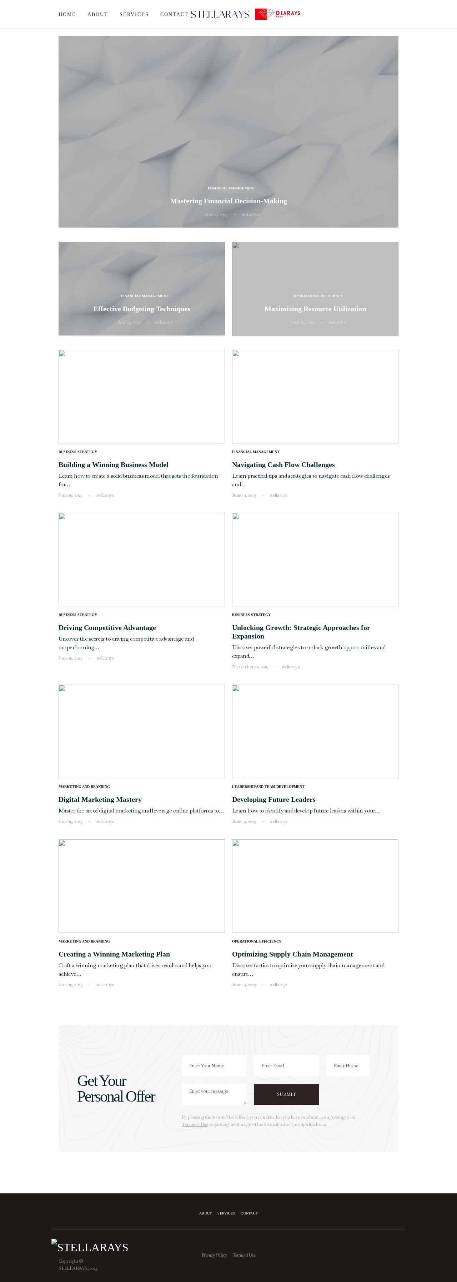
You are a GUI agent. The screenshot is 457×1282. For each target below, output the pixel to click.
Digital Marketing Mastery (100, 799)
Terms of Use (195, 1124)
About (97, 14)
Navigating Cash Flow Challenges (283, 464)
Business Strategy (78, 452)
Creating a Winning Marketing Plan (114, 954)
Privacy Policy (214, 1255)
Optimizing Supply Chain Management (292, 954)
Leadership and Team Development (268, 787)
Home (67, 14)
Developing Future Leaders (274, 799)
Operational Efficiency (318, 296)
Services (134, 14)
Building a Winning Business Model (114, 464)
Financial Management (231, 188)
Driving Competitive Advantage (107, 627)
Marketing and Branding (84, 787)
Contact (174, 14)
